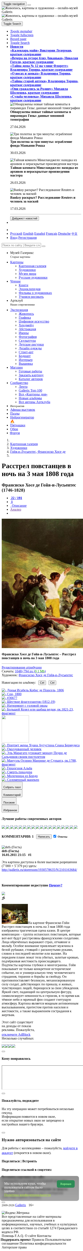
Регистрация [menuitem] (27, 237)
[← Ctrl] (41, 713)
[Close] (43, 246)
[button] (21, 31)
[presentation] (45, 513)
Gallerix (20, 1205)
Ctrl (42, 682)
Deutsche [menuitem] (64, 233)
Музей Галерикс (22, 254)
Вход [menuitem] (13, 237)
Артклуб (22, 302)
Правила (38, 1239)
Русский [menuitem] (16, 233)
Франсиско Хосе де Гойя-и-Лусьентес (46, 675)
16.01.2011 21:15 (14, 855)
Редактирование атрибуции (22, 667)
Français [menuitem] (51, 233)
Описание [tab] (19, 505)
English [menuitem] (28, 233)
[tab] (16, 498)
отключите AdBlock (16, 1034)
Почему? (55, 885)
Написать (44, 836)
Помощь (8, 1236)
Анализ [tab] (15, 509)
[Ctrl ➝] (41, 745)
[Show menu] (29, 5)
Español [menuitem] (39, 233)
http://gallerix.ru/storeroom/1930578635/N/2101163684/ (39, 870)
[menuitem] (74, 233)
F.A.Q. (20, 1236)
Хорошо (65, 1184)
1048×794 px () (30, 671)
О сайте (31, 1236)
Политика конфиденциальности (43, 1243)
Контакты (44, 1236)
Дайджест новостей (24, 218)
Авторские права (14, 1247)
